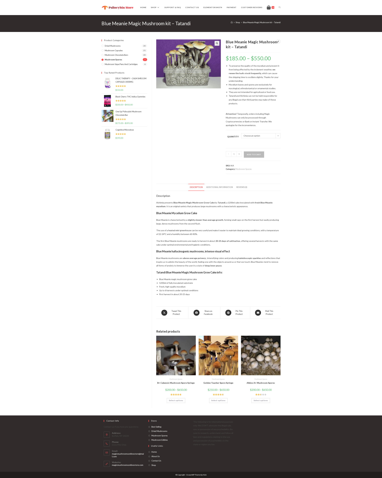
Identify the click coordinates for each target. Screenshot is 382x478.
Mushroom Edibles (159, 440)
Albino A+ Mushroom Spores (261, 383)
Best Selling (156, 427)
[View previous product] (278, 41)
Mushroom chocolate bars (116, 55)
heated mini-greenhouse (179, 230)
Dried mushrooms (113, 46)
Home (154, 452)
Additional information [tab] (219, 187)
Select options (176, 400)
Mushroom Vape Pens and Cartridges (121, 64)
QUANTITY (233, 136)
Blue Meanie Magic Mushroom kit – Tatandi (262, 22)
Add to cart (254, 154)
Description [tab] (196, 187)
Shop (153, 465)
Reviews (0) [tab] (241, 187)
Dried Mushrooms (159, 431)
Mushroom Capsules (114, 50)
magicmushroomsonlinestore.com (127, 465)
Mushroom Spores (243, 169)
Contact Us (156, 460)
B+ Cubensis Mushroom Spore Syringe (176, 383)
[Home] (232, 22)
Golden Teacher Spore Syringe (218, 383)
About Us (155, 456)
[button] (217, 43)
